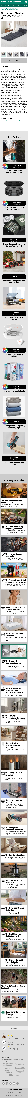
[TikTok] (17, 1083)
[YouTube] (10, 1083)
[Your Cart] (26, 2)
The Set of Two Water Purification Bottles (14, 171)
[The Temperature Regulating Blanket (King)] (14, 417)
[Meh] (8, 1068)
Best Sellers (16, 5)
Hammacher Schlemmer (7, 8)
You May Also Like (14, 480)
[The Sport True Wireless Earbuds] (14, 345)
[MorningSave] (20, 1068)
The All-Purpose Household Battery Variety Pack (14, 245)
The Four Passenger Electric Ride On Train (14, 281)
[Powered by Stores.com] (14, 1090)
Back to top (14, 1028)
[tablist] (14, 54)
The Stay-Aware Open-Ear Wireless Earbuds (14, 208)
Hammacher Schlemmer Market (9, 10)
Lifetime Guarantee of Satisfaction (11, 121)
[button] (2, 5)
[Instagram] (7, 1083)
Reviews (4, 1033)
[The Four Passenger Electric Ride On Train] (14, 272)
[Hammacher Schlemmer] (11, 2)
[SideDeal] (8, 1071)
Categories (8, 5)
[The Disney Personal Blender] (14, 382)
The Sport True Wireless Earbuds (14, 355)
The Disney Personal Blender (14, 391)
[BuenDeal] (20, 1071)
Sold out (14, 61)
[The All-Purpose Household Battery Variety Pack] (14, 235)
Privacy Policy (10, 1095)
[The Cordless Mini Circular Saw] (14, 453)
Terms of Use (18, 1095)
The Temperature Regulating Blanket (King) (14, 426)
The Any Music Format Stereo (14, 318)
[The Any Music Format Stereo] (14, 308)
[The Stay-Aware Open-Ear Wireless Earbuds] (14, 198)
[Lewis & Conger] (20, 1064)
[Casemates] (14, 1075)
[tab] (3, 54)
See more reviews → (7, 1052)
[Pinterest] (14, 1083)
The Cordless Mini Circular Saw (14, 463)
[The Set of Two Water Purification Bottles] (14, 161)
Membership (5, 1057)
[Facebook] (3, 1083)
